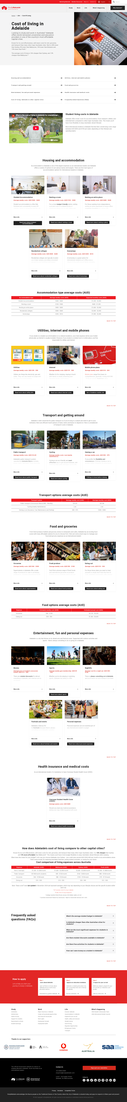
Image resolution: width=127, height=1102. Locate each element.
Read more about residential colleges (45, 276)
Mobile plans (89, 374)
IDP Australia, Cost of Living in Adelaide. (64, 890)
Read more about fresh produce (61, 588)
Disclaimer (60, 1090)
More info (16, 217)
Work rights (41, 1018)
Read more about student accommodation (28, 223)
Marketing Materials (65, 1)
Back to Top (111, 321)
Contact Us (93, 1)
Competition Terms (70, 1090)
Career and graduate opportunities (47, 1014)
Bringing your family (70, 1028)
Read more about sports (59, 694)
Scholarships (14, 1014)
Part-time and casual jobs (45, 1016)
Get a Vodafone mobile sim (95, 392)
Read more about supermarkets (25, 588)
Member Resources (77, 1)
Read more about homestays (78, 276)
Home (13, 15)
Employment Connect (43, 1021)
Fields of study (15, 1016)
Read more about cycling (59, 478)
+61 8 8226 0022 (61, 1071)
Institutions (14, 1011)
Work (78, 8)
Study (71, 8)
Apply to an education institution (76, 982)
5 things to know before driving (97, 477)
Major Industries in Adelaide (45, 1011)
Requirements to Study (17, 1021)
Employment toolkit (43, 1023)
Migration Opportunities (71, 1026)
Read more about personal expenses (81, 744)
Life (85, 8)
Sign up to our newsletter (99, 1068)
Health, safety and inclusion (72, 1018)
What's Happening (99, 8)
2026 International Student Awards (101, 1014)
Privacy (54, 1090)
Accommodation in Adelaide (72, 1014)
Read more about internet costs (61, 392)
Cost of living (26, 15)
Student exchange (16, 1023)
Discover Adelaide (69, 1011)
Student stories (69, 1021)
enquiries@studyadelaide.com (65, 1073)
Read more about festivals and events (45, 744)
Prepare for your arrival (100, 982)
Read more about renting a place (97, 222)
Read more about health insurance (62, 826)
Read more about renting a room (61, 222)
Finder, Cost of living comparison (63, 892)
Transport (67, 1030)
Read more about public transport (26, 477)
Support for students (16, 1018)
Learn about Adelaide (46, 982)
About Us (86, 1)
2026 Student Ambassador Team (100, 1011)
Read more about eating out (96, 588)
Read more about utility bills (24, 392)
